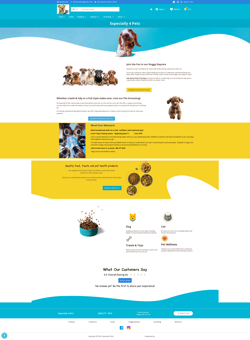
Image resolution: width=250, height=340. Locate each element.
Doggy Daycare (134, 322)
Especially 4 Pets (63, 2)
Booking (81, 17)
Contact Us (93, 322)
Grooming (107, 17)
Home (71, 17)
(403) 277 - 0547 (188, 2)
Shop (61, 17)
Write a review (125, 280)
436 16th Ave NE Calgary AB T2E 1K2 (83, 2)
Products (71, 322)
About (120, 17)
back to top (184, 313)
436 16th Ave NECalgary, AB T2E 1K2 (143, 313)
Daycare (94, 17)
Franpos (158, 336)
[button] (4, 335)
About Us (178, 322)
